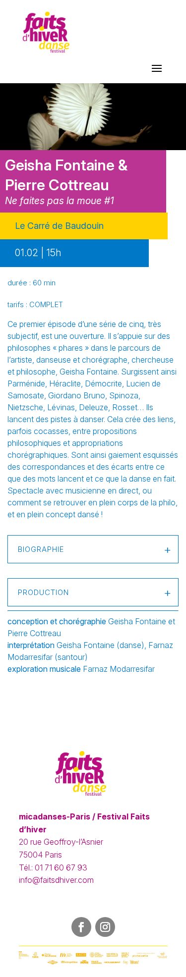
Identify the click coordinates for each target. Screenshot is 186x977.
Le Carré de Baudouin (59, 225)
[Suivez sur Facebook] (81, 927)
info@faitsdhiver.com (56, 880)
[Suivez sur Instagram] (105, 927)
